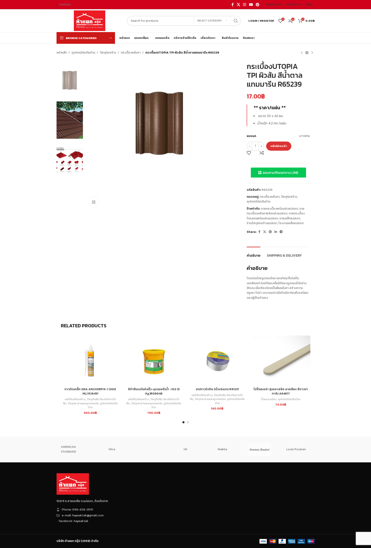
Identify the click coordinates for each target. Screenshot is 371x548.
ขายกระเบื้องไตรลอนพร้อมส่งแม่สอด (276, 215)
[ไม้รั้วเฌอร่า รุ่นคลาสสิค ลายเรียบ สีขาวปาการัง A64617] (280, 360)
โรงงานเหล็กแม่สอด (291, 223)
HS (185, 449)
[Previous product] (301, 52)
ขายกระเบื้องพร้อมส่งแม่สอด (279, 208)
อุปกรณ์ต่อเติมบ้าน (83, 52)
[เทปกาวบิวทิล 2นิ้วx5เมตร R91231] (217, 360)
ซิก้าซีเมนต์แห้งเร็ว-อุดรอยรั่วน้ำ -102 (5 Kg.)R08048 (154, 391)
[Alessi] (148, 449)
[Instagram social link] (245, 4)
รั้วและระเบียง (269, 399)
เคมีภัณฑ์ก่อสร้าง (75, 399)
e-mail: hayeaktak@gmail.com (83, 515)
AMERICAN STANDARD (68, 449)
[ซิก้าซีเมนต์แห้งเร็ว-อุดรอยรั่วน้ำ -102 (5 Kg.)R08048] (153, 360)
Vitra (111, 449)
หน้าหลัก (62, 52)
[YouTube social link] (251, 4)
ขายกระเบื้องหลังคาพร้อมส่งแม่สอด (275, 211)
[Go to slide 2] (188, 422)
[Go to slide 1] (183, 422)
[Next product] (312, 52)
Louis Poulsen (296, 449)
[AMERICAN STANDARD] (259, 449)
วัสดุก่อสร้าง (108, 52)
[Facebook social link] (232, 4)
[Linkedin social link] (275, 232)
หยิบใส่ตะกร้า (279, 146)
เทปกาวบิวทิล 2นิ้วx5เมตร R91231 (217, 389)
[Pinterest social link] (257, 4)
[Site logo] (89, 20)
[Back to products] (306, 52)
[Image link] (73, 483)
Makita (222, 449)
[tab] (253, 253)
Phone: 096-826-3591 (77, 509)
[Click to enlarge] (93, 202)
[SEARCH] (236, 21)
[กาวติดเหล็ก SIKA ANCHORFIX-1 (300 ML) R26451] (90, 360)
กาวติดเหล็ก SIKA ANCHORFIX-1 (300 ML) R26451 (90, 391)
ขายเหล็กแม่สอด (289, 218)
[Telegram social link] (281, 232)
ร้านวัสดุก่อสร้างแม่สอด (262, 223)
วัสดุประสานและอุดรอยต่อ (83, 403)
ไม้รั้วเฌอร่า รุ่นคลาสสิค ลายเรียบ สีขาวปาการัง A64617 (281, 391)
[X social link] (238, 4)
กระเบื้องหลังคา (131, 52)
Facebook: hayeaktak (73, 521)
